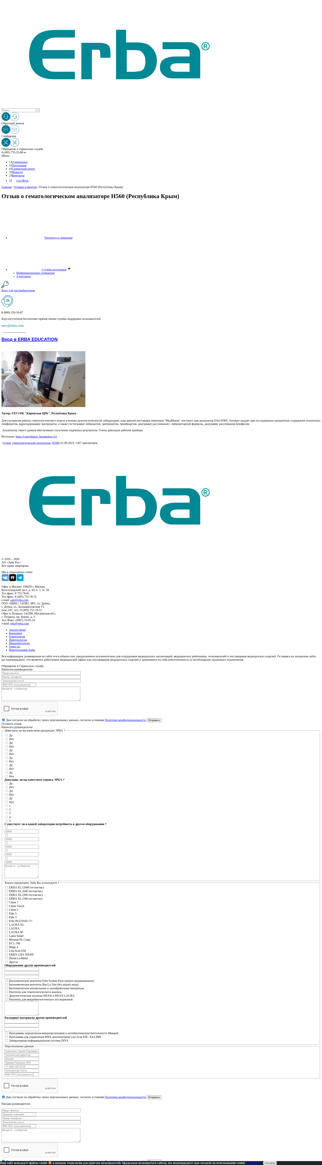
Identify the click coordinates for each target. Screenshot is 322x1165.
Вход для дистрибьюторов (18, 290)
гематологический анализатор (31, 442)
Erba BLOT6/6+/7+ (21, 921)
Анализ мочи (17, 629)
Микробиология (19, 643)
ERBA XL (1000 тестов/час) (26, 887)
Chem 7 (13, 902)
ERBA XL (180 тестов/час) (25, 898)
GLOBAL (22, 180)
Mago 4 (13, 947)
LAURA (14, 928)
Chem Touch (16, 906)
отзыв (7, 442)
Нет (11, 739)
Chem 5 (13, 909)
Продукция (19, 165)
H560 (55, 442)
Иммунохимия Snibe (22, 650)
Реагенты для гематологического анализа (35, 992)
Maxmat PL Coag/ (20, 939)
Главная (6, 187)
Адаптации (23, 276)
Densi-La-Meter (18, 958)
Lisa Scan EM (17, 950)
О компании (20, 162)
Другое (13, 962)
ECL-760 (14, 943)
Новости (17, 172)
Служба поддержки (54, 269)
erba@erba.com (19, 623)
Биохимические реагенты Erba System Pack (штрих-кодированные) (51, 980)
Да (10, 735)
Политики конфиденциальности (125, 720)
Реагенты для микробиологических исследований (41, 999)
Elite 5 (13, 913)
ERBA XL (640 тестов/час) (25, 891)
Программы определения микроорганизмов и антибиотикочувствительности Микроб (63, 1033)
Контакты (18, 175)
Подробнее (253, 1162)
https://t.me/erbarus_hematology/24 (36, 436)
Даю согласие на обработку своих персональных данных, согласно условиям (76, 720)
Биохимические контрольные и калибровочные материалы (46, 988)
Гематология (17, 636)
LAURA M (16, 932)
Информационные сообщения (35, 273)
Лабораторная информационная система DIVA (38, 1040)
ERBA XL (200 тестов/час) (25, 894)
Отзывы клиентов (25, 187)
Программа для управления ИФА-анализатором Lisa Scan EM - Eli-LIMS (55, 1036)
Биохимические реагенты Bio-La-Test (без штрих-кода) (43, 984)
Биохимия (15, 633)
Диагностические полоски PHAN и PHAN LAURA (42, 995)
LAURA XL (16, 924)
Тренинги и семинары (58, 237)
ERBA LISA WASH (21, 954)
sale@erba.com (19, 600)
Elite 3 (13, 917)
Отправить (154, 720)
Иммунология (18, 639)
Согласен (270, 1163)
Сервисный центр (23, 168)
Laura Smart (16, 935)
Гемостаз (14, 646)
